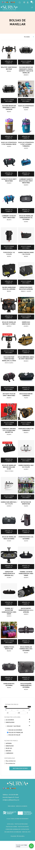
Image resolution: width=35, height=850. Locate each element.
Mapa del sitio (26, 831)
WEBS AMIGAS (11, 806)
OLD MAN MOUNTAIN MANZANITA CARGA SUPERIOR (9, 107)
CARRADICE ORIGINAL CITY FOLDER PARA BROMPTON (9, 430)
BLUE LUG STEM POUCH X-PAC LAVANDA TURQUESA (26, 144)
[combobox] (28, 36)
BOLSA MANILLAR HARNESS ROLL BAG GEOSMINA (26, 648)
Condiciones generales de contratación (17, 829)
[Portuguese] (11, 2)
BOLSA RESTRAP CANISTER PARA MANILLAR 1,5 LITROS (9, 358)
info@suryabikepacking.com (11, 800)
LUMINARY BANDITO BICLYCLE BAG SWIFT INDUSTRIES (26, 181)
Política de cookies (11, 826)
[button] (19, 2)
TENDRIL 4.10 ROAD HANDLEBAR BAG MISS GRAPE (26, 573)
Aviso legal (10, 824)
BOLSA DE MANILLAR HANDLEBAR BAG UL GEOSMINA (26, 217)
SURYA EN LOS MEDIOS (21, 806)
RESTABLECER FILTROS (20, 768)
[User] (27, 2)
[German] (7, 2)
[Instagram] (24, 2)
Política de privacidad (21, 824)
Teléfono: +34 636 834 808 (10, 794)
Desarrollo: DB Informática (17, 836)
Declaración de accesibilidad (13, 831)
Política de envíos (23, 826)
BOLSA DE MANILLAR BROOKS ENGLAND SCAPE (9, 467)
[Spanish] (14, 2)
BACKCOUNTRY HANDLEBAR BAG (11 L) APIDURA (26, 610)
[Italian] (9, 2)
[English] (2, 2)
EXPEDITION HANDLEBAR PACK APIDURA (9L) (9, 573)
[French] (5, 2)
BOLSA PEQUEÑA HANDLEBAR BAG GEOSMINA (26, 685)
